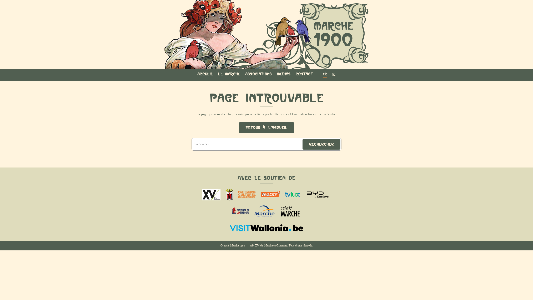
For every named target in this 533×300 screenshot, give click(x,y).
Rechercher (321, 144)
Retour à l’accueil (266, 127)
